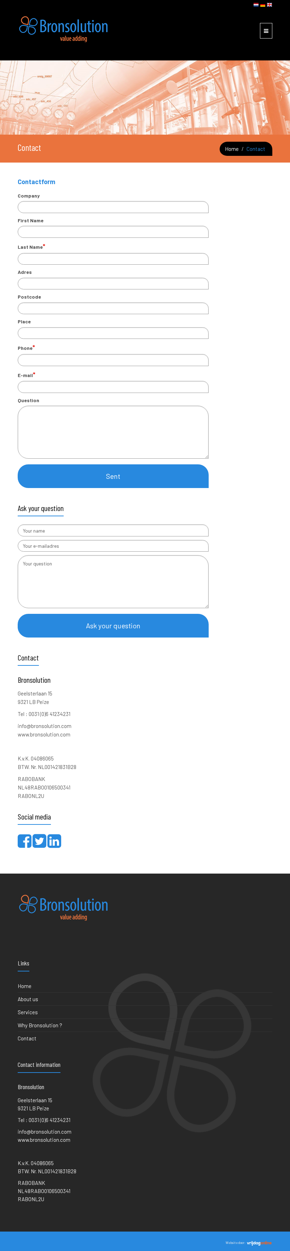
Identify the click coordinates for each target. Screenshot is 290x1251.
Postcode (29, 297)
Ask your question (113, 625)
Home (232, 149)
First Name (31, 220)
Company (29, 196)
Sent (113, 476)
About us (28, 999)
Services (28, 1012)
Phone (26, 347)
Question (28, 400)
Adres (25, 272)
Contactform (36, 182)
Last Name (31, 246)
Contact (27, 1038)
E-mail (26, 374)
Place (24, 321)
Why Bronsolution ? (40, 1025)
